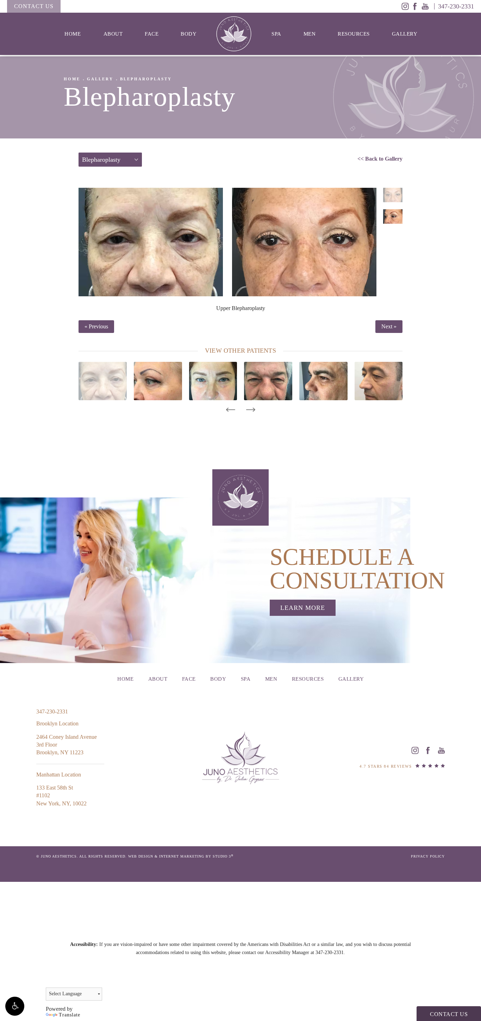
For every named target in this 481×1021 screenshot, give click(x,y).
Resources (354, 34)
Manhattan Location (58, 775)
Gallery (405, 34)
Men (310, 34)
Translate (69, 1014)
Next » (388, 326)
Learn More (302, 607)
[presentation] (230, 410)
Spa (276, 34)
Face (151, 34)
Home (72, 34)
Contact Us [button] (449, 1014)
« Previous (96, 326)
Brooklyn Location (57, 723)
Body (188, 34)
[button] (14, 1006)
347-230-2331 (330, 952)
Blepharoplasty (146, 79)
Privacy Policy (428, 856)
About (113, 34)
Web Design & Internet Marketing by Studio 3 (180, 856)
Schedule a (357, 569)
